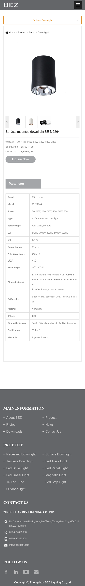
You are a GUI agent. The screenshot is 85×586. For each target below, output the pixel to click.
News (49, 424)
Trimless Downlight (19, 461)
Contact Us (53, 431)
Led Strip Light (55, 482)
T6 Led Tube (15, 482)
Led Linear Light (17, 475)
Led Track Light (56, 461)
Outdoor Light (15, 489)
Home (12, 32)
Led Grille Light (17, 468)
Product (22, 32)
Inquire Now (20, 159)
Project (11, 424)
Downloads (14, 431)
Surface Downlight (39, 32)
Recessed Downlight (21, 454)
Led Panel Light (56, 468)
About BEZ (14, 417)
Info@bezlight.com (19, 545)
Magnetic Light (55, 475)
